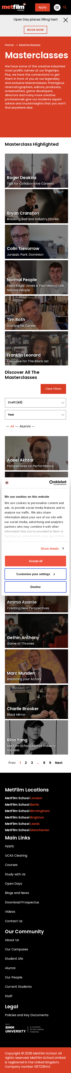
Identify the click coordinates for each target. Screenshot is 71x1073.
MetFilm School (23, 798)
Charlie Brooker (23, 709)
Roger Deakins (21, 177)
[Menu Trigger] (57, 7)
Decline (35, 587)
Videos (10, 911)
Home (9, 45)
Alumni (10, 968)
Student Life (14, 958)
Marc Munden (21, 673)
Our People (13, 977)
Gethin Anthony (23, 637)
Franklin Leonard (24, 355)
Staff (8, 996)
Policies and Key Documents (27, 1015)
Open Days (13, 883)
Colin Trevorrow (23, 248)
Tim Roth (16, 319)
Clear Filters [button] (53, 389)
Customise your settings (33, 573)
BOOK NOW (35, 30)
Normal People (22, 280)
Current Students (18, 986)
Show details (50, 548)
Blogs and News (17, 893)
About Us (12, 940)
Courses (11, 865)
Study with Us (15, 874)
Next (59, 762)
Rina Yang (17, 740)
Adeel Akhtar (20, 460)
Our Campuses (16, 949)
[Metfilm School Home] (13, 7)
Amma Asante (22, 602)
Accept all (35, 561)
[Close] (65, 20)
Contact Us (13, 921)
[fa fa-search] (64, 7)
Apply (42, 7)
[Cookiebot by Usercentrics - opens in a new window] (50, 482)
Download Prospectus (22, 902)
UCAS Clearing (16, 855)
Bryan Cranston (23, 213)
